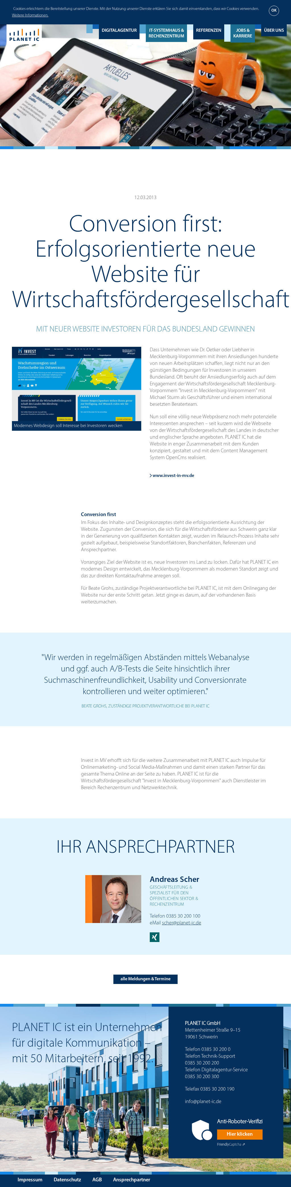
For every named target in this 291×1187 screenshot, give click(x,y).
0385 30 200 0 (215, 1049)
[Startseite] (24, 34)
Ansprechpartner (131, 1180)
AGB (97, 1180)
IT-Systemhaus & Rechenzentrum (166, 33)
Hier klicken (240, 1134)
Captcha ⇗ (231, 1144)
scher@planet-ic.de (181, 923)
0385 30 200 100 (183, 916)
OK (274, 11)
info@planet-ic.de (203, 1101)
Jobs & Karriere (242, 33)
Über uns (274, 30)
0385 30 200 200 (202, 1063)
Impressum (30, 1180)
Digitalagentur (119, 30)
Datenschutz (67, 1180)
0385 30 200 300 (202, 1077)
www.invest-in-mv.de (173, 476)
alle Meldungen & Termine (145, 979)
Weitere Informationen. (30, 15)
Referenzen (208, 30)
